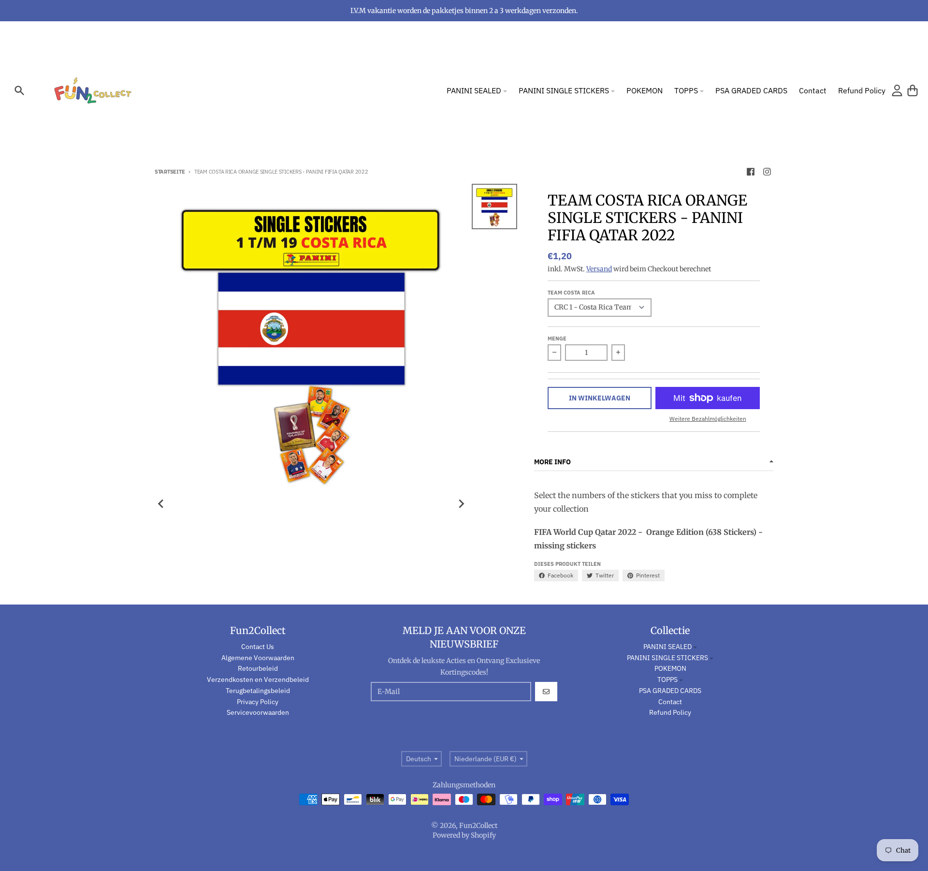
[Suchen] (19, 90)
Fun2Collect (478, 825)
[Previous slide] (161, 504)
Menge (557, 338)
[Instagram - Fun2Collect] (767, 171)
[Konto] (897, 90)
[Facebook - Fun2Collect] (750, 171)
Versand (599, 269)
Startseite (170, 171)
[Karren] (912, 90)
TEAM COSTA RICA (571, 292)
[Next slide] (461, 504)
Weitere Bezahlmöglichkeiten (707, 418)
